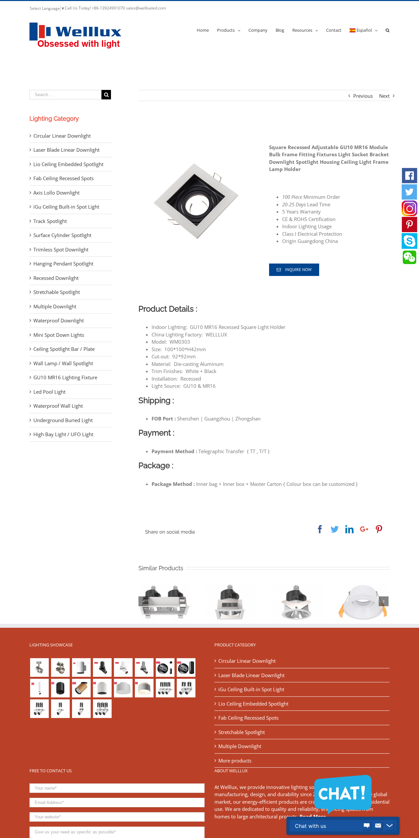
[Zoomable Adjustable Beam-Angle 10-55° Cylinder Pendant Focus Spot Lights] (165, 667)
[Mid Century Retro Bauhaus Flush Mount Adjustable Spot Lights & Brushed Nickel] (60, 667)
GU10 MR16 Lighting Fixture (65, 377)
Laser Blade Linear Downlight (66, 149)
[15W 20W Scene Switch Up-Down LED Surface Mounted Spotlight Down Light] (144, 688)
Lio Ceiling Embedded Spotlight (68, 164)
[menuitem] (207, 29)
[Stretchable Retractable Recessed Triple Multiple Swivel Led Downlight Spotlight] (102, 708)
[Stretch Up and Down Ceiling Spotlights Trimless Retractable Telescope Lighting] (81, 708)
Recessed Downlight (56, 278)
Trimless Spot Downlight (60, 249)
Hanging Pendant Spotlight (63, 263)
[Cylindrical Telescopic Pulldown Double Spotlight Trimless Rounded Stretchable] (186, 688)
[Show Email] (378, 825)
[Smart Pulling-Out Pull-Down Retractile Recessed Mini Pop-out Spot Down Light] (123, 667)
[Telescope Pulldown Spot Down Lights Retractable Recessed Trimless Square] (60, 708)
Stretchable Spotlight (56, 292)
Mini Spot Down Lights (58, 335)
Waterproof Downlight (58, 320)
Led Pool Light (49, 391)
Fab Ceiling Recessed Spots (63, 178)
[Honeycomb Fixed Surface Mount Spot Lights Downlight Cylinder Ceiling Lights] (60, 688)
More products (234, 760)
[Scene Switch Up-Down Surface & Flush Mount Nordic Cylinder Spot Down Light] (123, 688)
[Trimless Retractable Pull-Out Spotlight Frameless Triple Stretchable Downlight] (165, 688)
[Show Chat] (366, 825)
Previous (363, 96)
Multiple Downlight (54, 306)
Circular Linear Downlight (62, 135)
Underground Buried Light (63, 420)
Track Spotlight (50, 221)
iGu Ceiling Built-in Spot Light (66, 206)
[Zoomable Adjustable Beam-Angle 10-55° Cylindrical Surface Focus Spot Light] (186, 667)
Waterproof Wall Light (58, 405)
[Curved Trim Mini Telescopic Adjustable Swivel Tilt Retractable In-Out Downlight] (102, 667)
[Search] (388, 29)
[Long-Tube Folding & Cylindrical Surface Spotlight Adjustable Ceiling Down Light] (39, 688)
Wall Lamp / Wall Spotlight (63, 363)
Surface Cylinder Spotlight (62, 235)
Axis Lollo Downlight (56, 192)
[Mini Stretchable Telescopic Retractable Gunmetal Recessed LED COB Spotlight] (144, 667)
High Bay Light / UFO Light (63, 434)
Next (384, 96)
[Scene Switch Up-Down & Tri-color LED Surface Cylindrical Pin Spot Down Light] (102, 688)
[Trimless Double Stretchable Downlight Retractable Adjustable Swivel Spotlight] (39, 708)
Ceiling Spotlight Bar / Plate (64, 349)
